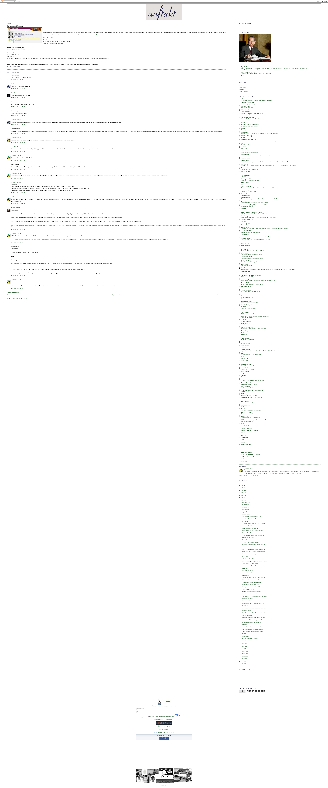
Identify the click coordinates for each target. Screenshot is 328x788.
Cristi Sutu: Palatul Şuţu (247, 136)
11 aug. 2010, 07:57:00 (18, 133)
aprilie (244, 651)
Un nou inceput (244, 376)
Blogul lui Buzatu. (245, 171)
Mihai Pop (13, 207)
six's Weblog (244, 394)
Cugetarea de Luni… (246, 391)
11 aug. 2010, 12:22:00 (18, 160)
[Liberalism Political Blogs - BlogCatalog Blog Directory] (164, 718)
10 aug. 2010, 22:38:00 (18, 98)
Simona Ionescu (245, 234)
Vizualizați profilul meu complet (248, 475)
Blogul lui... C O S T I (246, 412)
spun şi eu (243, 435)
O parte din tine (244, 306)
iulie (243, 644)
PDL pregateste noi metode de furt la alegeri (252, 516)
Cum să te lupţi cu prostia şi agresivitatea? (250, 104)
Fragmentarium (245, 338)
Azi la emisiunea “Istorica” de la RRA (249, 126)
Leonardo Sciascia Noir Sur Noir (248, 191)
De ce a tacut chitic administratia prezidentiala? (253, 547)
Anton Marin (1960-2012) (247, 399)
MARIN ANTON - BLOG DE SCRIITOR (251, 397)
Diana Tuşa (244, 268)
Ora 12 (242, 332)
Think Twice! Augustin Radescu (249, 457)
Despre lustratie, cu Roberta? (249, 566)
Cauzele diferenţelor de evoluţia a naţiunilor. (251, 247)
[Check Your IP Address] (165, 732)
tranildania (13, 182)
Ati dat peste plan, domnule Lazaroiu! (251, 587)
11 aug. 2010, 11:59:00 (18, 151)
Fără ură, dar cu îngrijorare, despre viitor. (250, 180)
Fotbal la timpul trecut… (246, 358)
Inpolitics (241, 89)
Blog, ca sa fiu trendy (246, 383)
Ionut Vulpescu (245, 320)
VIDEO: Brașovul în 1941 (247, 276)
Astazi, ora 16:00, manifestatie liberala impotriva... (254, 551)
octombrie (244, 507)
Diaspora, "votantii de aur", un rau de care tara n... (253, 577)
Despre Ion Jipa (244, 122)
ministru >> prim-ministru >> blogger (250, 454)
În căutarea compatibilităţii (247, 402)
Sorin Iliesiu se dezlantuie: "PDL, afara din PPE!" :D (254, 612)
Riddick (13, 93)
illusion (243, 442)
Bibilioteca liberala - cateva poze (249, 606)
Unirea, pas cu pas (245, 243)
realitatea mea (244, 132)
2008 (242, 664)
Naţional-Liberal (245, 99)
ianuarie (244, 658)
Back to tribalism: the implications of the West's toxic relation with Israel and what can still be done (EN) (265, 162)
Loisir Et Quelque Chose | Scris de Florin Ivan (252, 279)
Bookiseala (241, 85)
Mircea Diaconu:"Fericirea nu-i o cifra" (251, 627)
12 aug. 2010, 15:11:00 (18, 275)
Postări (141, 709)
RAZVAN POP (244, 249)
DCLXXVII (243, 221)
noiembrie (244, 504)
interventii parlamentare (97, 34)
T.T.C (242, 362)
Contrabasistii (245, 575)
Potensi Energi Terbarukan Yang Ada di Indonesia (252, 68)
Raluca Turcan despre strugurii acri (250, 528)
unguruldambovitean (246, 368)
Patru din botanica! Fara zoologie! (250, 638)
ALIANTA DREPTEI (246, 231)
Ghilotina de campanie (246, 194)
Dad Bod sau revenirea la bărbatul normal (250, 313)
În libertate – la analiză (246, 111)
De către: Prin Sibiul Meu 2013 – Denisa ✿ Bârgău (252, 250)
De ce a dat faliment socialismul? (248, 173)
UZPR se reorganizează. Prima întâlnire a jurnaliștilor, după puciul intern (257, 236)
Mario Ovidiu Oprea (246, 426)
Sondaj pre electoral (245, 195)
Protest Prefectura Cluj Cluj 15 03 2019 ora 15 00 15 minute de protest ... (257, 213)
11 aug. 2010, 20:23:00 (18, 192)
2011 (242, 497)
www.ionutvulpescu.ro (246, 321)
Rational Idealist (245, 160)
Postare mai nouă (11, 295)
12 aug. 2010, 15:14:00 (18, 288)
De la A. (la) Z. (244, 164)
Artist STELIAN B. (245, 148)
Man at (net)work (245, 386)
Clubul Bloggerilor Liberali (248, 72)
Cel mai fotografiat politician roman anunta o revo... (254, 559)
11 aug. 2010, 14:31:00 (18, 178)
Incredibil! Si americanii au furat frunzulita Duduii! (254, 608)
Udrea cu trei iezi (246, 514)
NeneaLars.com (245, 151)
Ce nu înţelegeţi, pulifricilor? (247, 317)
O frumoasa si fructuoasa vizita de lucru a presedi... (254, 580)
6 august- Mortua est (247, 615)
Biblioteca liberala (246, 610)
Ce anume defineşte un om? (247, 421)
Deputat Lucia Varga (246, 301)
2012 (242, 495)
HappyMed (244, 67)
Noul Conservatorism (246, 342)
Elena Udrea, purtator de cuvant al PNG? (251, 622)
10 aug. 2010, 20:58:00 (18, 80)
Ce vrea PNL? (245, 521)
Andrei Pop (14, 111)
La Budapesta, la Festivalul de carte (249, 384)
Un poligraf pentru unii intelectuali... (250, 542)
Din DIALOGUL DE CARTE (247, 339)
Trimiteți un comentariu (13, 292)
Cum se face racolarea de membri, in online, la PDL (254, 629)
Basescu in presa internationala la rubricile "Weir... (254, 617)
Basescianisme (245, 636)
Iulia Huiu (243, 353)
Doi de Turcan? (245, 634)
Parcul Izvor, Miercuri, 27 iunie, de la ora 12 (251, 232)
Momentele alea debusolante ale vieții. (250, 365)
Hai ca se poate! (245, 227)
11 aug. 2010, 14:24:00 (18, 169)
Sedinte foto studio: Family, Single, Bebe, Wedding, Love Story (255, 239)
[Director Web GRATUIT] (160, 720)
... (241, 295)
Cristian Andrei (245, 379)
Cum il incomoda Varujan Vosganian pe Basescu (253, 620)
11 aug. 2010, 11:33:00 (18, 142)
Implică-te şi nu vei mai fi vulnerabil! (249, 302)
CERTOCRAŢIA (245, 223)
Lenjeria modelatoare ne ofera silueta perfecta (251, 254)
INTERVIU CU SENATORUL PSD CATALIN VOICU (253, 380)
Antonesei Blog (244, 190)
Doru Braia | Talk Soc (246, 286)
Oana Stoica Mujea (246, 364)
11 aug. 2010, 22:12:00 (18, 242)
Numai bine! (244, 225)
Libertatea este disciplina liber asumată (251, 275)
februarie (244, 656)
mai (243, 648)
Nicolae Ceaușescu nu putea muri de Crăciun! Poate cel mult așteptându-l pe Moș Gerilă (261, 199)
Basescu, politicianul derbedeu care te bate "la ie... (253, 544)
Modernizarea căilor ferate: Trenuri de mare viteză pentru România (256, 100)
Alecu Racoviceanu (245, 197)
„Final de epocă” (245, 144)
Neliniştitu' (244, 128)
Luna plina (243, 176)
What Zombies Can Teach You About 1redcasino (252, 118)
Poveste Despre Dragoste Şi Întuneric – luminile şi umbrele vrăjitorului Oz (258, 280)
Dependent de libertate (246, 409)
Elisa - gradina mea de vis (247, 117)
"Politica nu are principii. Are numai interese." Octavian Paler (256, 205)
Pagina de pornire (116, 295)
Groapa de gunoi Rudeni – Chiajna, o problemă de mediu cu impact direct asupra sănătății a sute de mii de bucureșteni (268, 269)
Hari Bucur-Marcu (246, 168)
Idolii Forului (242, 87)
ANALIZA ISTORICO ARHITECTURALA (252, 113)
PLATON (243, 147)
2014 (242, 490)
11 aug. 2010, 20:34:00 (18, 203)
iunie (243, 646)
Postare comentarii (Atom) (20, 298)
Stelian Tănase (244, 461)
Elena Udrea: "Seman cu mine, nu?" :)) (251, 584)
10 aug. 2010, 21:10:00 (18, 89)
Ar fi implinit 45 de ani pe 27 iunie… (249, 395)
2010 (242, 500)
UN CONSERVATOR (246, 257)
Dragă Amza (244, 137)
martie (244, 653)
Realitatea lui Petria (246, 283)
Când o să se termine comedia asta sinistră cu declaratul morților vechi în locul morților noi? (262, 187)
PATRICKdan (244, 437)
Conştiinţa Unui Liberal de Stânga (249, 179)
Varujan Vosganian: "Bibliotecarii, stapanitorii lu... (254, 603)
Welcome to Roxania (246, 290)
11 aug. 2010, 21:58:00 (18, 229)
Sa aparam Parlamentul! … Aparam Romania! (251, 417)
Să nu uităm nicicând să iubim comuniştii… (251, 410)
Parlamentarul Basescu (15, 26)
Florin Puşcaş (244, 216)
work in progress (244, 273)
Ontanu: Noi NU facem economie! (250, 563)
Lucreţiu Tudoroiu (245, 349)
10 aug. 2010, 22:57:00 (18, 124)
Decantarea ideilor (245, 245)
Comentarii (142, 712)
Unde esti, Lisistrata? (247, 526)
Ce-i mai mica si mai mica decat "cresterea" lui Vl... (254, 535)
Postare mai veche (221, 295)
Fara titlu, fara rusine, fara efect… (248, 369)
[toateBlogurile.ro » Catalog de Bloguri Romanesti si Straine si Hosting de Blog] (175, 706)
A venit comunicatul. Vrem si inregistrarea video (253, 549)
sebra (242, 423)
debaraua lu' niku (245, 271)
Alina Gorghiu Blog (246, 444)
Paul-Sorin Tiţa (245, 242)
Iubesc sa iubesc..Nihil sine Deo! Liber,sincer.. (252, 212)
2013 (242, 492)
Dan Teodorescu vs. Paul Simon (248, 388)
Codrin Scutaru (245, 312)
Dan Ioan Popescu (245, 459)
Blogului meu (244, 310)
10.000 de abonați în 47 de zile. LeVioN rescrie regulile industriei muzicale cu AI (259, 133)
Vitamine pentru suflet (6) (247, 414)
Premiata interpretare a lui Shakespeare (250, 169)
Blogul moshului (245, 401)
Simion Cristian (245, 346)
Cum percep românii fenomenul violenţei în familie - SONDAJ (255, 373)
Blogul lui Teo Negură (246, 305)
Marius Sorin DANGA (246, 428)
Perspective (244, 334)
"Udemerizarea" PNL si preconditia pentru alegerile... (254, 596)
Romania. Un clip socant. (248, 537)
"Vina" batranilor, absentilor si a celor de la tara (252, 258)
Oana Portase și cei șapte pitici (248, 139)
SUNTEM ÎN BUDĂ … (246, 115)
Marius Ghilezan (245, 154)
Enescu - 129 (245, 568)
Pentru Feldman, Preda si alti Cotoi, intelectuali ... (253, 594)
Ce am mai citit (244, 121)
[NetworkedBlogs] (164, 735)
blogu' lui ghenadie (246, 238)
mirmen (13, 146)
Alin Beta (243, 208)
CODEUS (243, 375)
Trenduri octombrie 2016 (246, 265)
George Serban (244, 416)
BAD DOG (243, 201)
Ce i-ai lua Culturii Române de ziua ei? (250, 336)
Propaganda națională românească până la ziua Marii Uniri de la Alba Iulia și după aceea (261, 351)
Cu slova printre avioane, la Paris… (249, 130)
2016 (242, 485)
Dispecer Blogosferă (246, 260)
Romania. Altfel (245, 182)
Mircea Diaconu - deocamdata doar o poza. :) (252, 631)
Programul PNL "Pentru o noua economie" (252, 533)
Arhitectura (244, 440)
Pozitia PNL (245, 540)
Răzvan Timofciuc (245, 405)
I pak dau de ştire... (245, 175)
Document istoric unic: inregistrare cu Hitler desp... (254, 554)
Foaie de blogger (245, 331)
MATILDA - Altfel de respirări (248, 309)
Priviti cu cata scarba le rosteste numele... (251, 591)
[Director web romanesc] (177, 716)
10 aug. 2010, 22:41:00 (18, 106)
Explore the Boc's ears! (247, 570)
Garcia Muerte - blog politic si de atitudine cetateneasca (255, 316)
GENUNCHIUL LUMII (247, 220)
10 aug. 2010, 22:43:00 (18, 115)
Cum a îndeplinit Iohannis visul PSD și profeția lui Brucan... (255, 202)
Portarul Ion (243, 347)
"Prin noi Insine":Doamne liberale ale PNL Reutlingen (253, 328)
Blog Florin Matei (245, 357)
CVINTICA (244, 433)
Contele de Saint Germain (247, 102)
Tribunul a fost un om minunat (248, 299)
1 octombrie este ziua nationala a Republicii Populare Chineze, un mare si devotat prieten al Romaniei (264, 228)
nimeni (242, 294)
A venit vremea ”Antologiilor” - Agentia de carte (252, 284)
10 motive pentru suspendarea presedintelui (252, 582)
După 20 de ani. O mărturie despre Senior (250, 291)
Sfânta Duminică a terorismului (248, 325)
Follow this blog (164, 738)
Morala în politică (245, 406)
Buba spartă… (244, 288)
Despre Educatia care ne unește (248, 210)
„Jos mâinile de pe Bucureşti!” (249, 519)
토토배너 (243, 184)
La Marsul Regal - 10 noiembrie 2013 (249, 73)
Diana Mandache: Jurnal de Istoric (250, 125)
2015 (242, 488)
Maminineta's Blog (245, 158)
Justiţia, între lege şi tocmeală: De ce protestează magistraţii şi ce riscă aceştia (258, 217)
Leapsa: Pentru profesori (248, 589)
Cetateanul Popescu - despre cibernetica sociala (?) (253, 420)
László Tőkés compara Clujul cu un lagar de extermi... (254, 561)
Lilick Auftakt (14, 84)
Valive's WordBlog (245, 110)
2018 (242, 483)
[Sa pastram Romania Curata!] (163, 706)
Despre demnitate (245, 323)
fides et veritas (244, 360)
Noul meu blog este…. (246, 343)
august (244, 512)
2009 (242, 661)
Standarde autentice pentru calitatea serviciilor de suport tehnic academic (258, 156)
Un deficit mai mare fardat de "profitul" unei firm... (254, 523)
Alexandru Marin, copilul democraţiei (250, 430)
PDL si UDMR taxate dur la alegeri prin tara (252, 530)
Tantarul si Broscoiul (247, 573)
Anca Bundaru (244, 253)
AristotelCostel (244, 264)
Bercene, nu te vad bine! (247, 598)
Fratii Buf (244, 624)
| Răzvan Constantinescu (247, 297)
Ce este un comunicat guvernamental (249, 152)
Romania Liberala (243, 91)
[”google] (169, 720)
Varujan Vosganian (246, 186)
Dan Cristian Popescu (246, 452)
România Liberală (245, 76)
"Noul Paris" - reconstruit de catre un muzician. (253, 641)
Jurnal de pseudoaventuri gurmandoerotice (252, 390)
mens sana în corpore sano (247, 107)
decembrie (245, 502)
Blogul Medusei (245, 371)
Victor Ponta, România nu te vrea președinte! (251, 354)
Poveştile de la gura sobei (247, 206)
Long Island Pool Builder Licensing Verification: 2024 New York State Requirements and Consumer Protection (266, 141)
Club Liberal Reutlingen (247, 327)
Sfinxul (243, 143)
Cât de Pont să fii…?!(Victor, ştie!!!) (249, 262)
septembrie (245, 509)
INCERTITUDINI (245, 106)
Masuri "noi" (245, 556)
